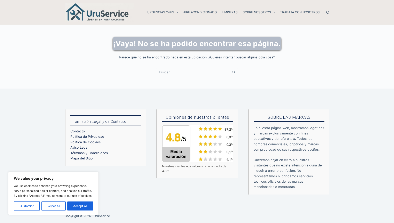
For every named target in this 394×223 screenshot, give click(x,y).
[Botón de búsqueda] (234, 72)
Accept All (80, 206)
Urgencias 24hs (160, 12)
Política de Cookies (85, 142)
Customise (27, 206)
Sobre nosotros (257, 12)
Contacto (77, 131)
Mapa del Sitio (81, 158)
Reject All (53, 206)
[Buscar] (327, 12)
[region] (53, 193)
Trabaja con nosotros (300, 12)
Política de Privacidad (87, 136)
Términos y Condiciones (89, 153)
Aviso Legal (79, 147)
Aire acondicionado (200, 12)
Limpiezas (230, 12)
